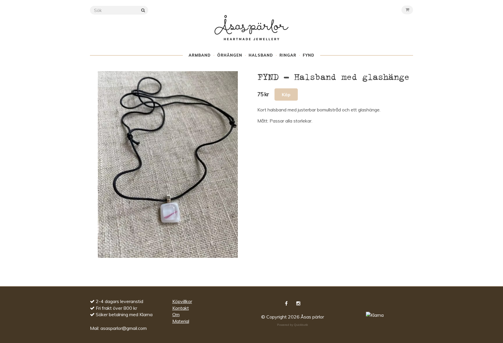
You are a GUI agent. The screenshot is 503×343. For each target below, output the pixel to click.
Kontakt (180, 308)
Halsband (261, 55)
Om (176, 314)
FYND (308, 55)
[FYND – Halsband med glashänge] (168, 164)
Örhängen (229, 55)
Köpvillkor (182, 301)
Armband (200, 55)
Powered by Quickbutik (292, 324)
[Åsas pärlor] (251, 33)
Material (180, 321)
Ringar (287, 55)
